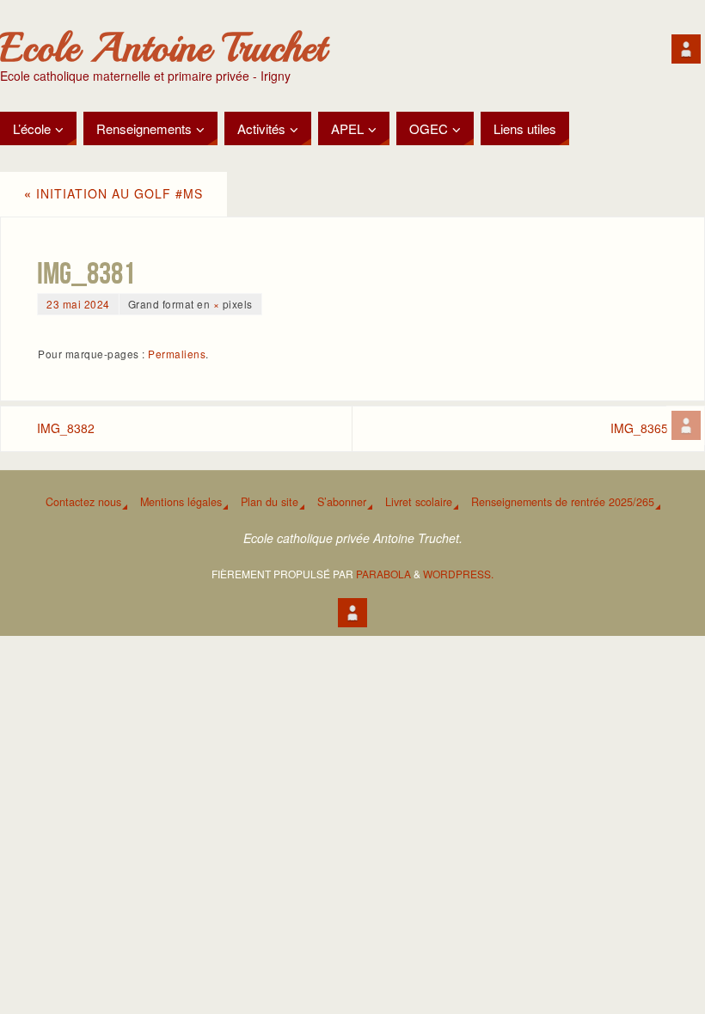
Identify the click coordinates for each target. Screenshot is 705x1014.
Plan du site (269, 502)
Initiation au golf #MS (113, 193)
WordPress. (458, 573)
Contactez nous (83, 502)
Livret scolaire (418, 502)
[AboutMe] (686, 425)
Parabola (383, 573)
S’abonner (341, 502)
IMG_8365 (639, 428)
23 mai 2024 (78, 303)
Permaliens (176, 353)
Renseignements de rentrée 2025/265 (562, 502)
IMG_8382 (66, 428)
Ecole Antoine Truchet (163, 48)
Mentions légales (181, 502)
